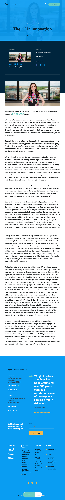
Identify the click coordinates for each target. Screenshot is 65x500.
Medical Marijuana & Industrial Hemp (26, 470)
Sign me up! (36, 433)
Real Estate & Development (38, 464)
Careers (50, 452)
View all (24, 474)
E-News (29, 495)
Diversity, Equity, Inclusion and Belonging (52, 462)
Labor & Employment (25, 463)
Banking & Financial (37, 458)
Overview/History (52, 449)
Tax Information (52, 469)
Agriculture (38, 455)
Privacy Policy (43, 495)
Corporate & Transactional (26, 451)
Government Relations (25, 455)
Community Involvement (43, 53)
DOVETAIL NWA (18, 114)
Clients (49, 454)
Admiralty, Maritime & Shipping (38, 451)
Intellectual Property (25, 459)
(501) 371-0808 (12, 390)
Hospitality (38, 461)
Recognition (51, 466)
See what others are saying (43, 412)
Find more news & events (33, 24)
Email (30, 423)
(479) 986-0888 (12, 410)
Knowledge (39, 56)
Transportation (39, 468)
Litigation (24, 466)
